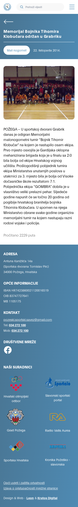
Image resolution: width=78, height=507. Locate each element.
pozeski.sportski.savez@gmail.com (27, 319)
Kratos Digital (47, 498)
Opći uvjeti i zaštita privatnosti (24, 482)
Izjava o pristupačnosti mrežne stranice (30, 488)
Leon (30, 498)
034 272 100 (17, 325)
